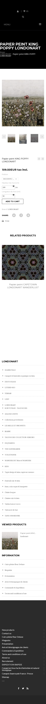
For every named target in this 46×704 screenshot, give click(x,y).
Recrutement (7, 661)
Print (7, 221)
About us (6, 657)
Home (2, 52)
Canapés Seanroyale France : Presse (17, 673)
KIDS (6, 466)
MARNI (7, 431)
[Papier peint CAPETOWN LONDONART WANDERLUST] (23, 262)
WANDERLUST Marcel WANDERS (17, 461)
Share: (5, 215)
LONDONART (10, 405)
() (27, 11)
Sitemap (5, 677)
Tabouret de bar (11, 510)
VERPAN (7, 393)
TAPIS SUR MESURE (12, 516)
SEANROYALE (10, 370)
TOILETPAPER (10, 455)
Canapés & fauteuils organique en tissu (19, 376)
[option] (23, 269)
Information (10, 555)
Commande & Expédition (14, 588)
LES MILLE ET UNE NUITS (14, 426)
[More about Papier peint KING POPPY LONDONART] (10, 541)
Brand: (4, 209)
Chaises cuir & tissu (11, 498)
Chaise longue (10, 492)
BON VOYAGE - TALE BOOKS (15, 408)
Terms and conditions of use (15, 593)
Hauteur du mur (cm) (10, 183)
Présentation (9, 576)
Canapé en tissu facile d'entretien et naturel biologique (20, 669)
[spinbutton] (8, 187)
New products (8, 630)
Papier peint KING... (28, 533)
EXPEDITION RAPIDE (12, 664)
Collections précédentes (13, 420)
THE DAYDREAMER (12, 449)
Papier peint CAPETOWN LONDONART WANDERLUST (23, 286)
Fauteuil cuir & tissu (12, 481)
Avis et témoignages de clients (16, 582)
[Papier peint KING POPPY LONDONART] (11, 138)
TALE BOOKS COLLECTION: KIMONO (19, 437)
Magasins (8, 570)
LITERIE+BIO (9, 387)
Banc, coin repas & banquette (15, 487)
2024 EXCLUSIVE (11, 414)
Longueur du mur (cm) (11, 192)
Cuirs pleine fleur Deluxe (14, 564)
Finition (5, 174)
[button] (13, 186)
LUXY (6, 399)
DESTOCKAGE (10, 382)
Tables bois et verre (12, 504)
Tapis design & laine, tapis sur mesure (19, 472)
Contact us (6, 633)
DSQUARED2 (9, 443)
